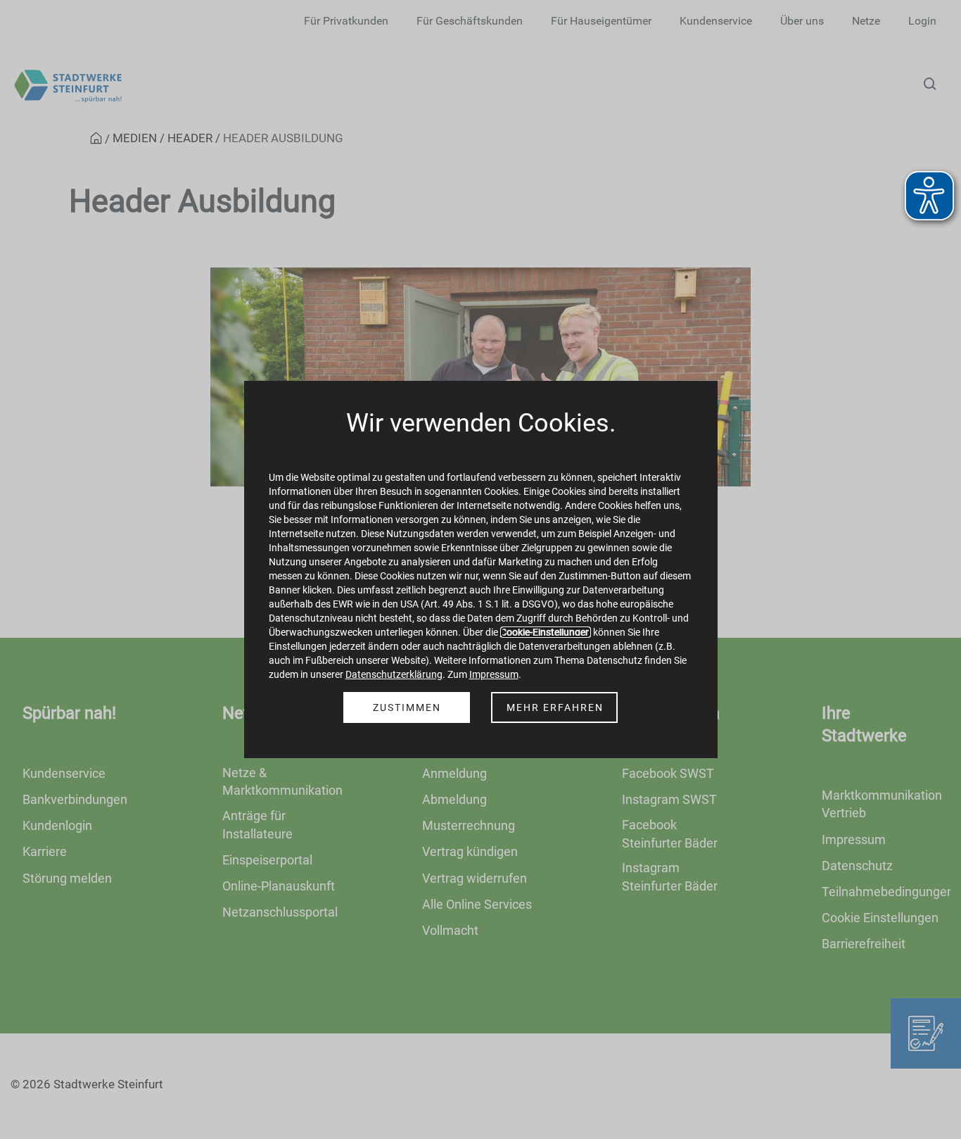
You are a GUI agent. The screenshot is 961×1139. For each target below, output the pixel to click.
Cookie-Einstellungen (545, 632)
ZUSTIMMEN (407, 707)
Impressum (493, 674)
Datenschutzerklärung (394, 674)
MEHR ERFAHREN (555, 707)
